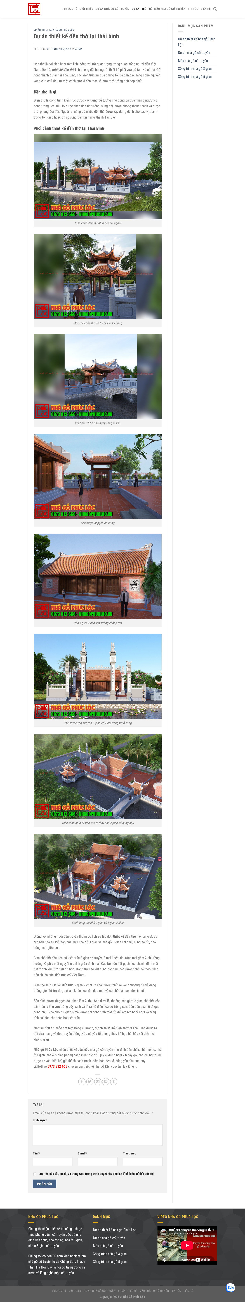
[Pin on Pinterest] (105, 1081)
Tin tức (193, 9)
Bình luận (40, 1120)
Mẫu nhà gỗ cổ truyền (169, 9)
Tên (36, 1153)
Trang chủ (69, 9)
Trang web (129, 1153)
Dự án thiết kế (142, 9)
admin (79, 49)
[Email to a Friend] (98, 1081)
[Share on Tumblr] (113, 1081)
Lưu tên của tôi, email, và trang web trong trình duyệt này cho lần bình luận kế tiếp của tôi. (96, 1174)
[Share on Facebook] (82, 1081)
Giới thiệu (86, 9)
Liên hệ (206, 9)
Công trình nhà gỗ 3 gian (195, 69)
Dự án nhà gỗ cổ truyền (112, 9)
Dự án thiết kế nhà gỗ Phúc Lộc (54, 29)
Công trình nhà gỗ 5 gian (195, 77)
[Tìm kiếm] (215, 9)
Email (82, 1153)
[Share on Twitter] (90, 1081)
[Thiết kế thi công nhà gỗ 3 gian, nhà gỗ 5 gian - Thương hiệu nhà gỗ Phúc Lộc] (34, 9)
